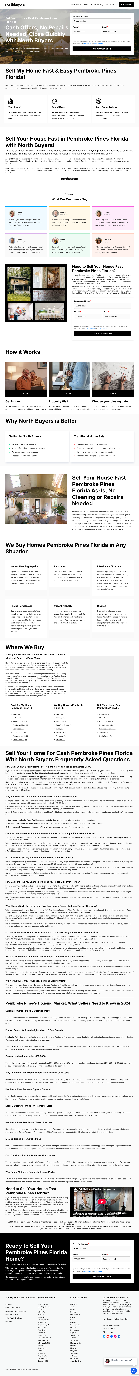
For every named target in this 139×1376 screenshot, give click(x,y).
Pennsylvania (75, 1314)
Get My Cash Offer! (102, 49)
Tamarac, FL (60, 736)
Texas (72, 1307)
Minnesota (74, 1358)
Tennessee (74, 1340)
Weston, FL (60, 740)
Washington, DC (43, 1325)
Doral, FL (59, 729)
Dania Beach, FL (105, 736)
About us (8, 1304)
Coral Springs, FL (19, 732)
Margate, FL (103, 718)
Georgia (73, 1322)
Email (105, 27)
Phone (76, 27)
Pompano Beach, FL (20, 736)
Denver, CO (42, 1351)
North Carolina (75, 1325)
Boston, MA (42, 1327)
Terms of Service (109, 1328)
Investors (8, 1321)
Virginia (73, 1333)
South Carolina (75, 1361)
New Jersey (74, 1330)
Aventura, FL (104, 732)
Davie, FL (59, 714)
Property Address (81, 16)
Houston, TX (42, 1314)
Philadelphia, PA (43, 1320)
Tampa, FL (41, 1345)
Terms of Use (87, 43)
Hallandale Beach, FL (107, 729)
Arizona (73, 1338)
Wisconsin (74, 1353)
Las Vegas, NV (43, 1358)
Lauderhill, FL (61, 732)
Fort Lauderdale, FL (20, 722)
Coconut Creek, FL (106, 722)
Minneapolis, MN (44, 1343)
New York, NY (43, 1304)
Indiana (73, 1345)
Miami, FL (16, 714)
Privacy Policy (98, 43)
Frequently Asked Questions (15, 1311)
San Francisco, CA (44, 1338)
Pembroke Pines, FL (20, 725)
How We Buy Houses (12, 1308)
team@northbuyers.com (111, 1325)
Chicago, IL (42, 1309)
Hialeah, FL (17, 718)
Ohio (72, 1320)
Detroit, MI (41, 1333)
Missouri (73, 1348)
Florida (72, 1309)
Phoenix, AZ (42, 1330)
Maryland (73, 1351)
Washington (74, 1335)
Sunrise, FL (60, 718)
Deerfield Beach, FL (63, 725)
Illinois (72, 1317)
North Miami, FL (105, 714)
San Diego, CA (43, 1340)
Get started (126, 5)
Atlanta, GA (42, 1322)
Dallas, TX (41, 1317)
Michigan (73, 1327)
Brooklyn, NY (42, 1348)
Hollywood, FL (18, 729)
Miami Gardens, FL (20, 740)
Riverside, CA (42, 1356)
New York (73, 1312)
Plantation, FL (61, 722)
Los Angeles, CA (44, 1307)
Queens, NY (42, 1353)
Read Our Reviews (11, 1314)
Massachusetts (75, 1343)
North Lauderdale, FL (107, 725)
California (73, 1304)
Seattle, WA (42, 1335)
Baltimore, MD (43, 1361)
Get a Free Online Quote (13, 1318)
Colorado (73, 1356)
